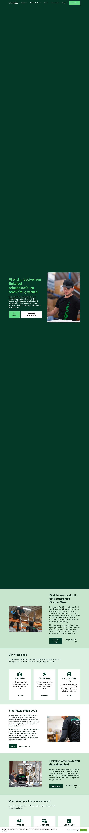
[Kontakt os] (29, 746)
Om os (46, 3)
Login (64, 3)
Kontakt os (23, 746)
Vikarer (23, 3)
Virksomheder (34, 3)
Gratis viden (55, 3)
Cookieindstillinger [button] (73, 830)
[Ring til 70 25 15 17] (79, 641)
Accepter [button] (83, 830)
